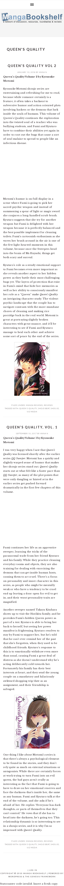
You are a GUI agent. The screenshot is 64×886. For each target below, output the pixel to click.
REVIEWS (48, 405)
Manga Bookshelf (32, 22)
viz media (32, 412)
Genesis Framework (43, 876)
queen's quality (28, 408)
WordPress (15, 876)
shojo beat (44, 408)
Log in (33, 870)
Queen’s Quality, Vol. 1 (32, 427)
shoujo (55, 408)
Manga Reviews (34, 405)
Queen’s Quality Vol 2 (32, 66)
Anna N (43, 72)
